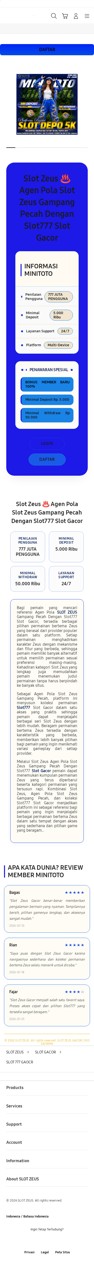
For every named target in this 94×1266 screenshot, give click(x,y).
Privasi (29, 1252)
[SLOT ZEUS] (15, 15)
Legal (45, 1252)
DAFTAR (47, 49)
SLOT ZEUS (67, 612)
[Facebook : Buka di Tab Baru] (31, 1241)
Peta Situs (62, 1252)
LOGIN (47, 443)
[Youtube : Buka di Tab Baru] (62, 1241)
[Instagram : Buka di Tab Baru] (52, 1241)
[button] (65, 16)
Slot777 (23, 707)
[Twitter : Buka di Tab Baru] (42, 1241)
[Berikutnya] (88, 106)
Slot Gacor (41, 770)
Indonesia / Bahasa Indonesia (27, 1216)
